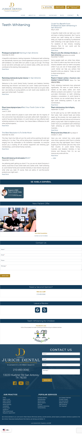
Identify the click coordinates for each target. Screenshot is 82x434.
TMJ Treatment (63, 406)
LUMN (47, 423)
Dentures (40, 404)
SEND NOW (5, 275)
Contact (70, 15)
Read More (54, 50)
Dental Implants (42, 402)
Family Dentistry (42, 407)
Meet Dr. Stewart (7, 401)
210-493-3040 (41, 294)
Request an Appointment (9, 413)
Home (23, 15)
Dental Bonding (41, 399)
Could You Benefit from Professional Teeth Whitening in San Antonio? (64, 26)
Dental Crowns (41, 401)
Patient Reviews (7, 402)
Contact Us (5, 409)
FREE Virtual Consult (8, 411)
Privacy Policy (6, 407)
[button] (78, 15)
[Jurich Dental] (12, 7)
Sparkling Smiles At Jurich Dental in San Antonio (21, 78)
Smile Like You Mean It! (60, 133)
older (53, 158)
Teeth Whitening (63, 404)
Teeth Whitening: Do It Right (62, 107)
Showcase (53, 15)
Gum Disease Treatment (65, 397)
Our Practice (10, 395)
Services (42, 15)
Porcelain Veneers (63, 399)
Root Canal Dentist (63, 401)
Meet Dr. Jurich (6, 399)
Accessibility (6, 406)
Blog (62, 15)
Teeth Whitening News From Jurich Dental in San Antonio (65, 79)
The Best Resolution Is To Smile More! (17, 133)
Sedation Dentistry (63, 402)
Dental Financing (7, 404)
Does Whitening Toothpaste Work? (16, 158)
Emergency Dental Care (43, 406)
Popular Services (48, 395)
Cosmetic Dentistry (42, 397)
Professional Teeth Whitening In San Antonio (20, 53)
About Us (32, 15)
